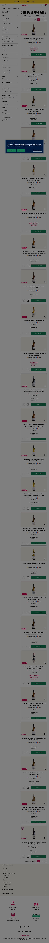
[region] (24, 146)
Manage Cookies (38, 150)
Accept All (12, 150)
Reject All (21, 150)
